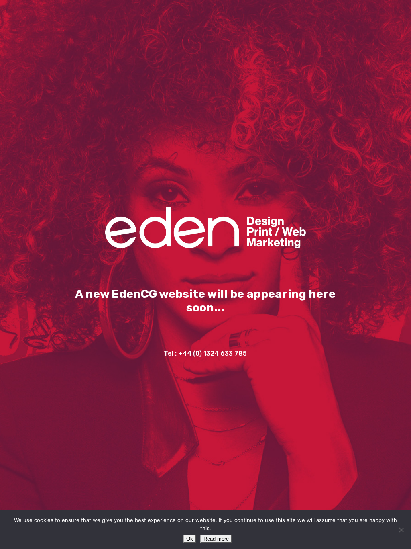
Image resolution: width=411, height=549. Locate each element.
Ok (189, 539)
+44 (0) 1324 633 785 (212, 353)
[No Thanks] (401, 530)
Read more (216, 539)
